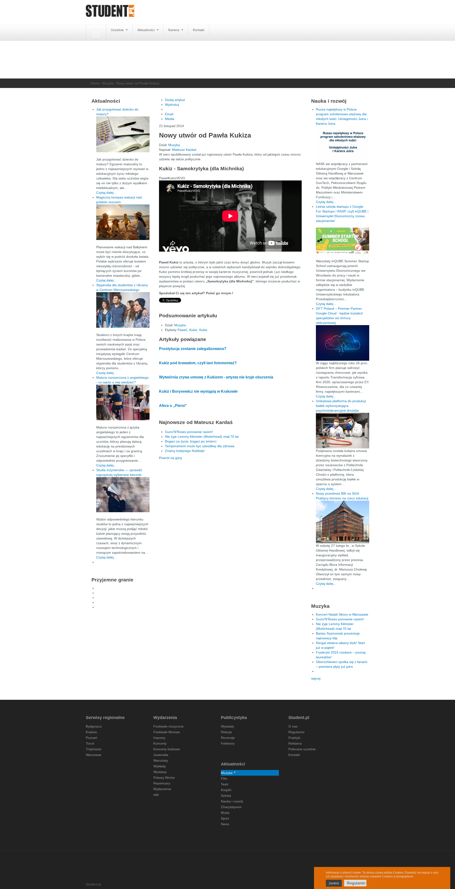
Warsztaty (160, 760)
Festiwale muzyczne (168, 726)
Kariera (174, 30)
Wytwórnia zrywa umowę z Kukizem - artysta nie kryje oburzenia (216, 377)
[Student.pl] (110, 12)
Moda (225, 813)
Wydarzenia (162, 789)
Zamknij (334, 883)
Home (95, 83)
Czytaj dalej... (106, 192)
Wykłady (159, 766)
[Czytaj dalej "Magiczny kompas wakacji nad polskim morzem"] (123, 222)
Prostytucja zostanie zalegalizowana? (192, 349)
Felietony (228, 743)
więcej (315, 678)
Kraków (91, 732)
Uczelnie (118, 30)
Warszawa (93, 755)
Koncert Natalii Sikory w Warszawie (342, 614)
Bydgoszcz (94, 726)
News (225, 824)
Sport (225, 818)
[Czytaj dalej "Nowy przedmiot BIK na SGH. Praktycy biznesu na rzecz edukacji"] (342, 522)
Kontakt (198, 30)
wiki (156, 795)
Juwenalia (160, 755)
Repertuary (161, 783)
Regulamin (296, 732)
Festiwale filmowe (166, 732)
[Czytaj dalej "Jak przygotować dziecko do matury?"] (123, 134)
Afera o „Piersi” (173, 406)
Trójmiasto (93, 749)
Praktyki (294, 738)
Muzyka (108, 83)
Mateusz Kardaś (184, 150)
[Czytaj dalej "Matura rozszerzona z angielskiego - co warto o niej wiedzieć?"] (123, 402)
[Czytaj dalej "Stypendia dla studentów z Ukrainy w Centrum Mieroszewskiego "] (123, 310)
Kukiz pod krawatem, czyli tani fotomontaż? (198, 363)
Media (169, 119)
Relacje (226, 732)
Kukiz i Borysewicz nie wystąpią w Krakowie (198, 391)
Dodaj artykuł (175, 100)
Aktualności (146, 30)
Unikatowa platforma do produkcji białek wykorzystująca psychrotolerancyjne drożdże (341, 405)
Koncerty (160, 743)
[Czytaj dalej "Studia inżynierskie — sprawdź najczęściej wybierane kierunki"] (123, 494)
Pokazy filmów (164, 777)
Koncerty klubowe (166, 749)
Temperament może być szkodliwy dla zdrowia (199, 446)
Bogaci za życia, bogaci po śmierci (190, 441)
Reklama (295, 743)
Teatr (224, 784)
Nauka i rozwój (232, 801)
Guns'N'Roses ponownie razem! (189, 432)
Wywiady (227, 726)
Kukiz (203, 330)
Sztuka (226, 795)
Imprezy (159, 738)
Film (224, 778)
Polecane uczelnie (302, 749)
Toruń (90, 743)
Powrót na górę (170, 458)
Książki (226, 790)
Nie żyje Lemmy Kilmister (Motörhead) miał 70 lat (202, 436)
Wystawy (160, 772)
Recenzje (228, 738)
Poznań (91, 738)
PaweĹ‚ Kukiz (187, 330)
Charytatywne (231, 807)
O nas (292, 726)
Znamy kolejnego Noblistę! (185, 451)
